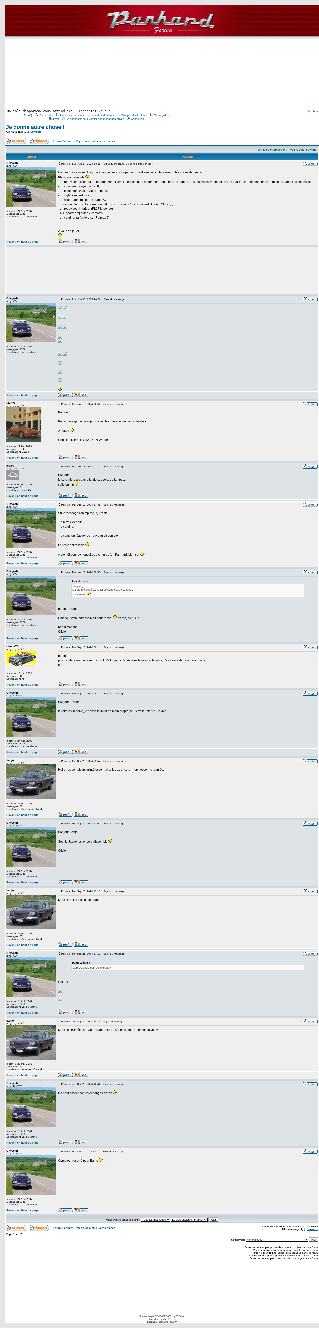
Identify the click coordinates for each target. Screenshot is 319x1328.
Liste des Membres (102, 115)
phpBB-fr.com (169, 1319)
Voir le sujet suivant (303, 149)
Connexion (137, 118)
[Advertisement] (95, 74)
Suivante (35, 131)
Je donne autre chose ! (35, 127)
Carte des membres (72, 115)
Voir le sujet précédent (272, 149)
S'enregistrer (161, 115)
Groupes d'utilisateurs (134, 115)
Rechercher (46, 115)
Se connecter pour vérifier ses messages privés (95, 118)
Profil (56, 118)
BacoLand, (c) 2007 (168, 1321)
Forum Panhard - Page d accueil (74, 141)
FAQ (29, 115)
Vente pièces (107, 141)
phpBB (154, 1316)
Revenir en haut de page (22, 241)
